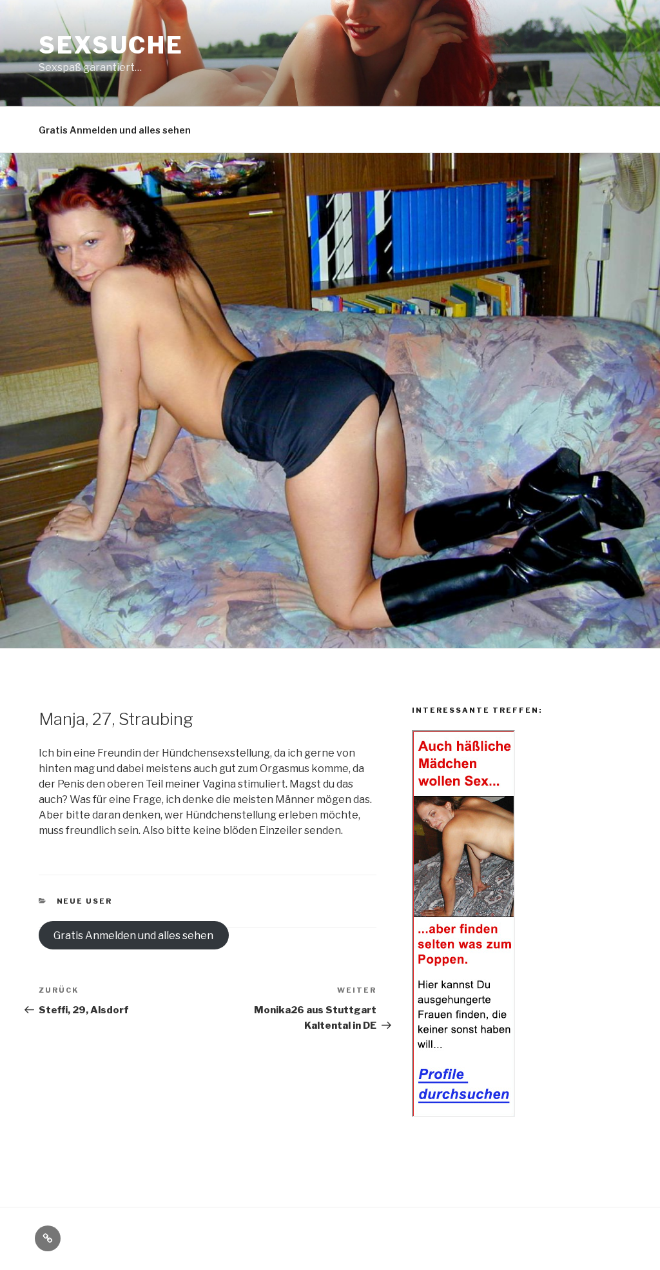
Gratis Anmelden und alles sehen (115, 129)
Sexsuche (111, 45)
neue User (85, 901)
